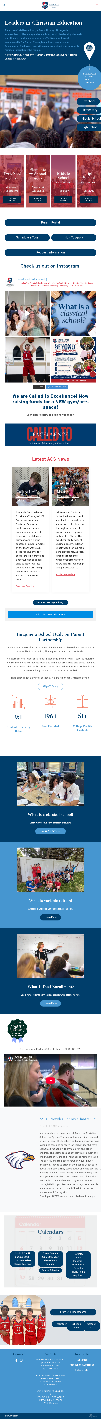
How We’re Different (50, 831)
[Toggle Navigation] (97, 5)
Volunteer (82, 1370)
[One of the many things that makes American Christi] (73, 360)
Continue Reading (25, 586)
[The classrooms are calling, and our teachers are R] (27, 313)
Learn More (50, 917)
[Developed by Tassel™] (93, 1416)
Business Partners (82, 1365)
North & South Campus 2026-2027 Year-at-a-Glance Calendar (23, 1259)
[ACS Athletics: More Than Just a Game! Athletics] (27, 360)
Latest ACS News (50, 459)
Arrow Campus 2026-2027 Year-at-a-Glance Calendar (50, 1259)
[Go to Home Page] (50, 5)
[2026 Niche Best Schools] (50, 1031)
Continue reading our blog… (50, 602)
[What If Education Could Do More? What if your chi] (73, 313)
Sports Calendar (50, 1270)
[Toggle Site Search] (4, 5)
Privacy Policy (11, 1416)
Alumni (82, 1360)
